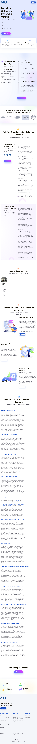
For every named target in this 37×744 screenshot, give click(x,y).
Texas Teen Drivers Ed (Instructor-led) (4, 720)
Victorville (15, 504)
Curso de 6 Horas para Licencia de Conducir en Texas (17, 718)
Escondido (11, 504)
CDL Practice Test (27, 717)
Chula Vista (7, 504)
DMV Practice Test (28, 715)
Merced (19, 504)
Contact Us (2, 733)
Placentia (14, 503)
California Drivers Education (5, 729)
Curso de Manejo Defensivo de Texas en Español (17, 726)
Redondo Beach (19, 503)
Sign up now (18, 671)
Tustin (11, 503)
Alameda (2, 504)
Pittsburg (22, 504)
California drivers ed (25, 71)
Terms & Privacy (3, 735)
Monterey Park (10, 505)
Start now (6, 33)
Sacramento (3, 505)
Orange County (17, 500)
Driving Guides (2, 736)
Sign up (33, 2)
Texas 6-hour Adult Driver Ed (5, 717)
